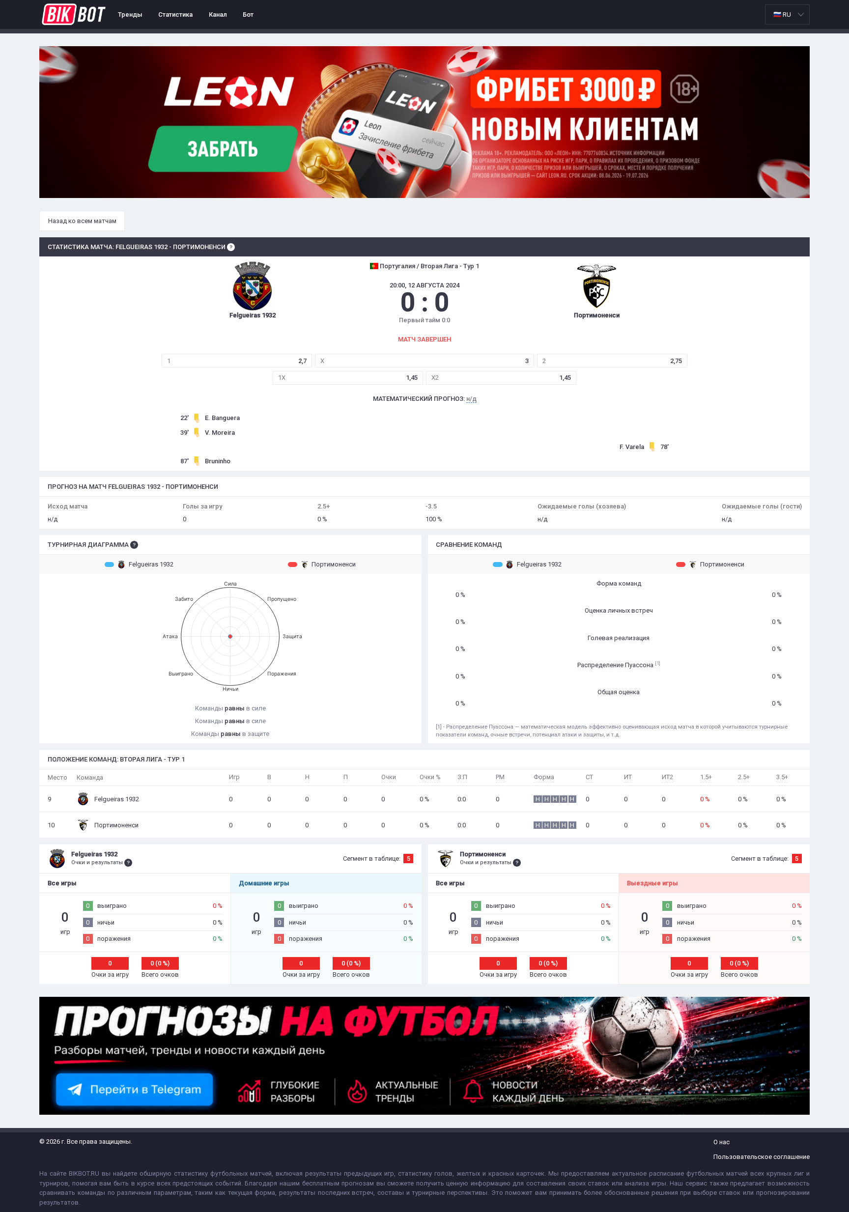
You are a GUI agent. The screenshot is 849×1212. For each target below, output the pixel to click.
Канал (218, 14)
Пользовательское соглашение (761, 1156)
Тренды (130, 14)
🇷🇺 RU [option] (782, 14)
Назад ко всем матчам (82, 221)
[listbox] (787, 14)
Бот (248, 14)
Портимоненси (333, 564)
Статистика (175, 14)
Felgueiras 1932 (151, 564)
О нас (721, 1142)
